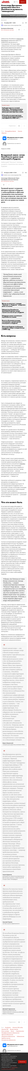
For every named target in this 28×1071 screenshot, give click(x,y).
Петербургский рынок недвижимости (10, 1033)
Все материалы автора (7, 30)
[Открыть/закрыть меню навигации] (14, 2)
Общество (3, 133)
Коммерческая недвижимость (8, 1040)
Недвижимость (20, 1036)
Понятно (22, 1061)
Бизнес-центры (5, 1031)
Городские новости (5, 1038)
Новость (20, 131)
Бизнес (12, 1031)
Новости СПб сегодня (18, 1027)
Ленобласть (8, 1027)
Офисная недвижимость (7, 1034)
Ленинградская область (10, 131)
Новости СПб (4, 1029)
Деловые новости (14, 1029)
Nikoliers (22, 463)
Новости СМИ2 (5, 148)
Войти (23, 2)
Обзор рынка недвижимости (8, 1036)
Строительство (20, 1031)
